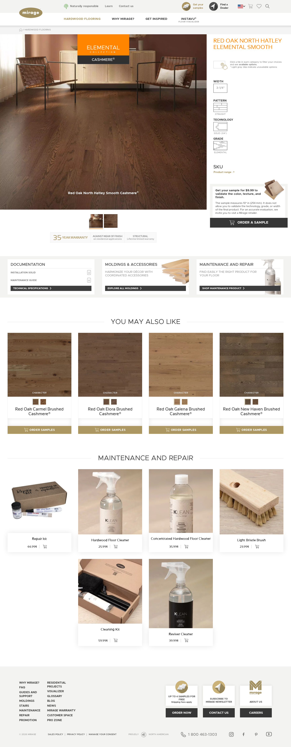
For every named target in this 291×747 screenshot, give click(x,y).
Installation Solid (23, 272)
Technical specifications (30, 288)
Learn (109, 6)
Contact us (126, 6)
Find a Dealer (224, 6)
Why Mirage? (123, 19)
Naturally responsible (84, 6)
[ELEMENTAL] (220, 145)
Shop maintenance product (221, 288)
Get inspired (156, 19)
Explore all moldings (123, 288)
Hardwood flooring (82, 19)
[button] (189, 19)
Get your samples (198, 6)
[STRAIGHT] (220, 107)
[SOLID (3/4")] (220, 126)
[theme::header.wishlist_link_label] (259, 6)
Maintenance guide (24, 280)
